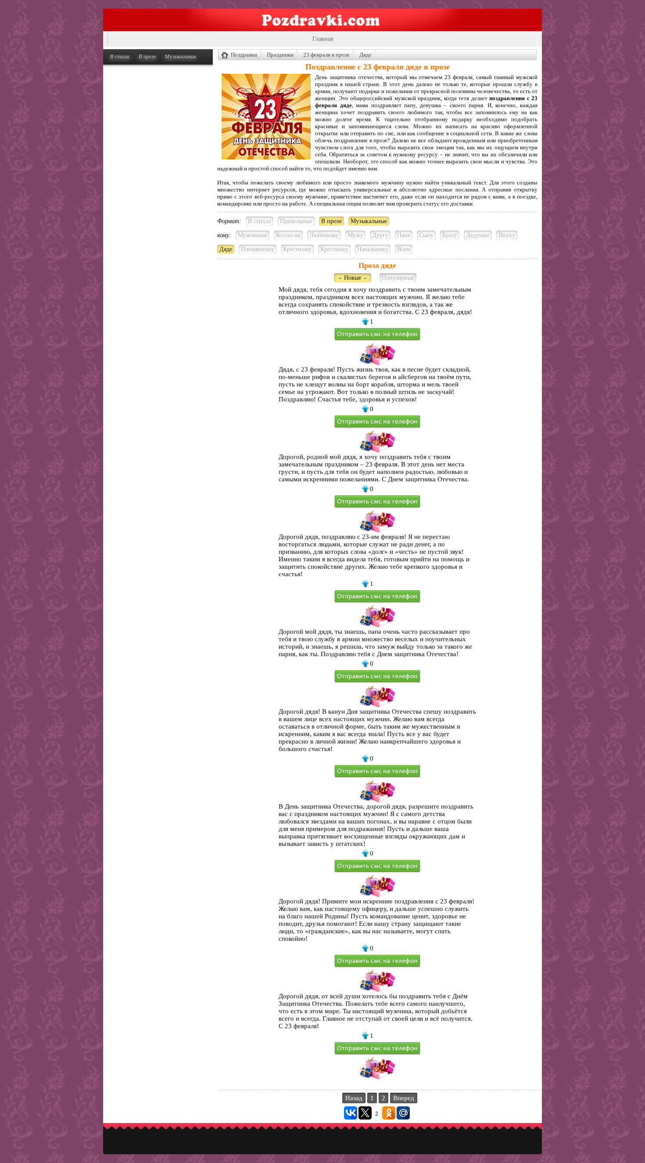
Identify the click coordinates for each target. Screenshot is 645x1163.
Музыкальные (180, 57)
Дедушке (478, 235)
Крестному (297, 249)
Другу (380, 235)
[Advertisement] (158, 203)
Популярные (398, 277)
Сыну (426, 235)
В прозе (147, 57)
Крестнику (334, 249)
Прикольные (296, 221)
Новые (352, 277)
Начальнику (372, 249)
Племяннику (257, 249)
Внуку (506, 235)
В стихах (119, 57)
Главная (322, 39)
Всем (403, 249)
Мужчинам (252, 235)
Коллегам (288, 235)
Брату (449, 235)
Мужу (355, 235)
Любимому (324, 235)
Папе (403, 235)
